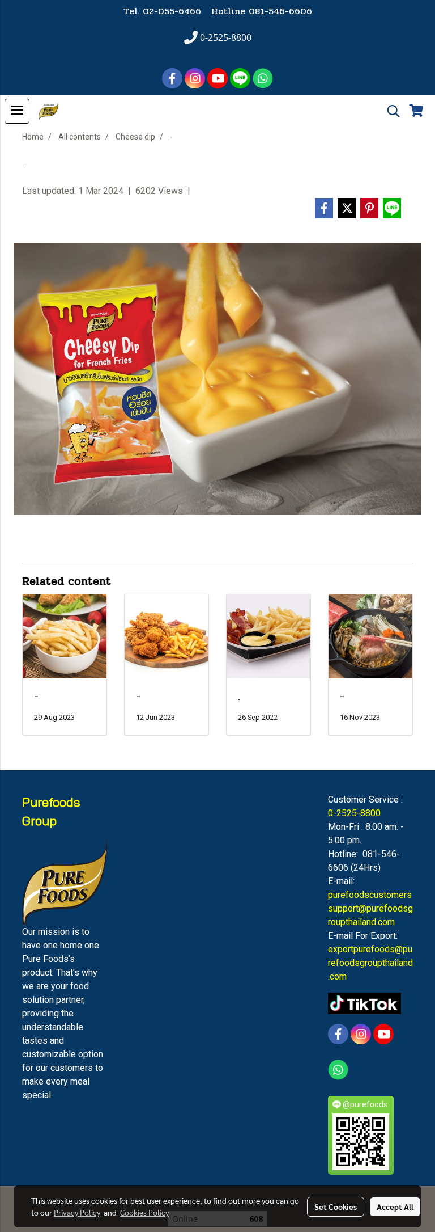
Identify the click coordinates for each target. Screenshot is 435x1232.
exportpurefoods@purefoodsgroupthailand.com (370, 963)
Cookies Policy (144, 1212)
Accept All (395, 1206)
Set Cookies (335, 1206)
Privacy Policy (77, 1212)
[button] (389, 111)
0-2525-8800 (354, 813)
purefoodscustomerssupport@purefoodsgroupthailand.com (370, 908)
